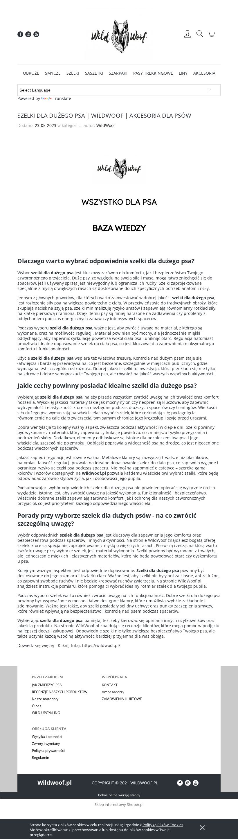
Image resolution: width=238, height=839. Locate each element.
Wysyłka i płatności (47, 736)
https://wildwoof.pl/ (101, 645)
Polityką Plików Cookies (163, 824)
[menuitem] (31, 73)
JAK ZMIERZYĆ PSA (47, 684)
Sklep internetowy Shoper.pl (119, 804)
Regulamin (40, 757)
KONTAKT (110, 684)
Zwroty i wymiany (46, 743)
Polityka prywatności (48, 750)
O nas (36, 705)
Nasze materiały (45, 698)
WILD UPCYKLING (46, 712)
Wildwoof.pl (54, 782)
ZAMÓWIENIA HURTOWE (122, 698)
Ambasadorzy (113, 691)
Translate (62, 98)
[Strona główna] (119, 34)
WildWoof (157, 540)
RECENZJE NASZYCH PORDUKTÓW (59, 691)
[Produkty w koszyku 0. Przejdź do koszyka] (212, 37)
